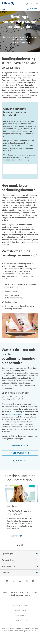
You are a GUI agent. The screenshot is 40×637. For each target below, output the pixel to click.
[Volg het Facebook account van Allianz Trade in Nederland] (33, 581)
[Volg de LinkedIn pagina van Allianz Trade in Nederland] (7, 581)
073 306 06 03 (22, 620)
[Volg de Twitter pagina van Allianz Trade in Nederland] (13, 581)
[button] (27, 3)
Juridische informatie (20, 605)
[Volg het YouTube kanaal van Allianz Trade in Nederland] (20, 581)
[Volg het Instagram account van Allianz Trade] (26, 581)
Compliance (20, 615)
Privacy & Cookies (20, 610)
